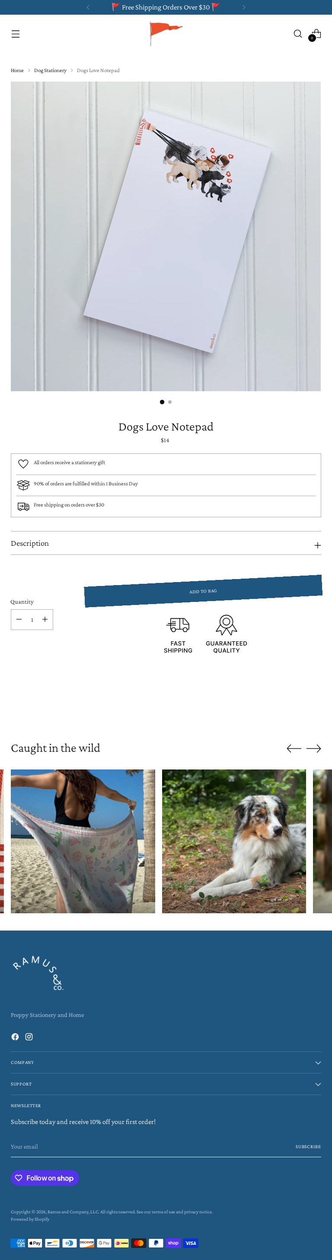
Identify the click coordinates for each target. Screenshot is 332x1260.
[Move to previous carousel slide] (294, 707)
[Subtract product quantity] (19, 620)
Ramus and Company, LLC (73, 1211)
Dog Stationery (50, 70)
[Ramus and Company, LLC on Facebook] (16, 1038)
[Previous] (88, 7)
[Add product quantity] (45, 620)
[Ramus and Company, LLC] (166, 33)
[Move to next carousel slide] (313, 707)
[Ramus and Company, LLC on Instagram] (30, 1038)
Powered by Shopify (30, 1219)
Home (17, 70)
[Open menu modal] (15, 33)
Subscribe (308, 1146)
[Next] (243, 7)
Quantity (22, 601)
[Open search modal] (298, 33)
